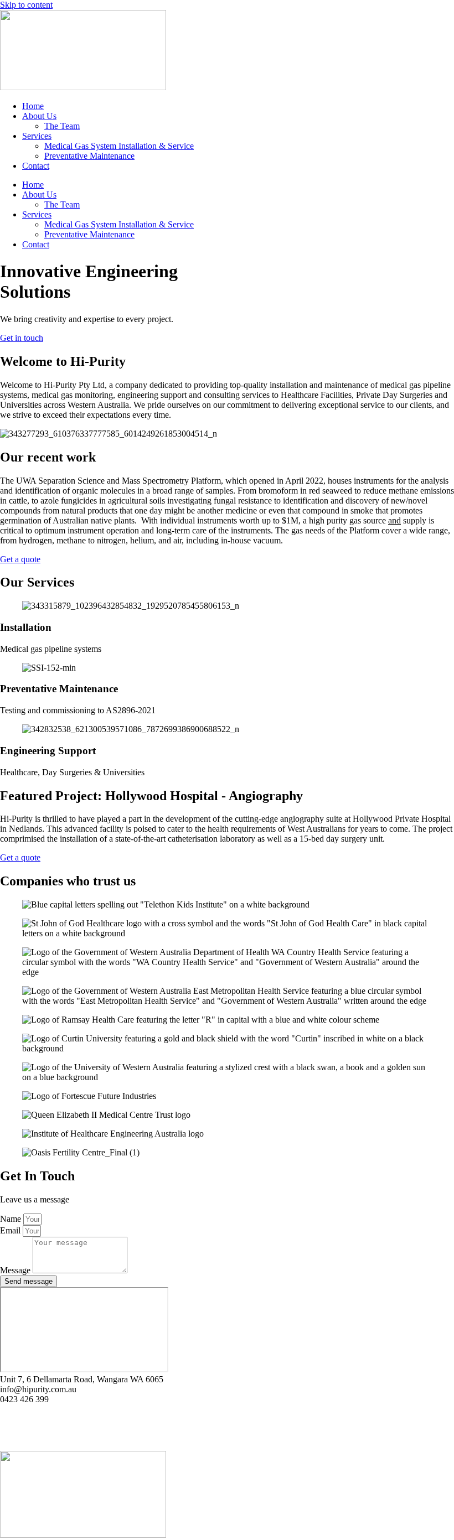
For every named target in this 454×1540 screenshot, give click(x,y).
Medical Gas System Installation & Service (119, 146)
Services (36, 136)
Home (33, 106)
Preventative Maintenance (89, 155)
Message (16, 1270)
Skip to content (26, 4)
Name (11, 1218)
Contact (35, 165)
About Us (39, 116)
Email (11, 1230)
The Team (62, 126)
